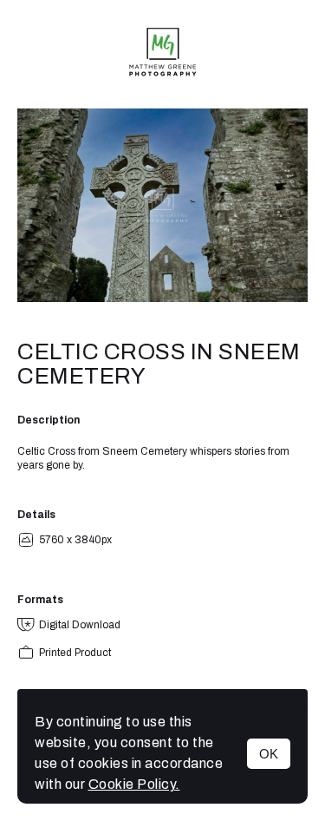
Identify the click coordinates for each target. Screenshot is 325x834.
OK (268, 753)
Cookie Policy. (134, 784)
